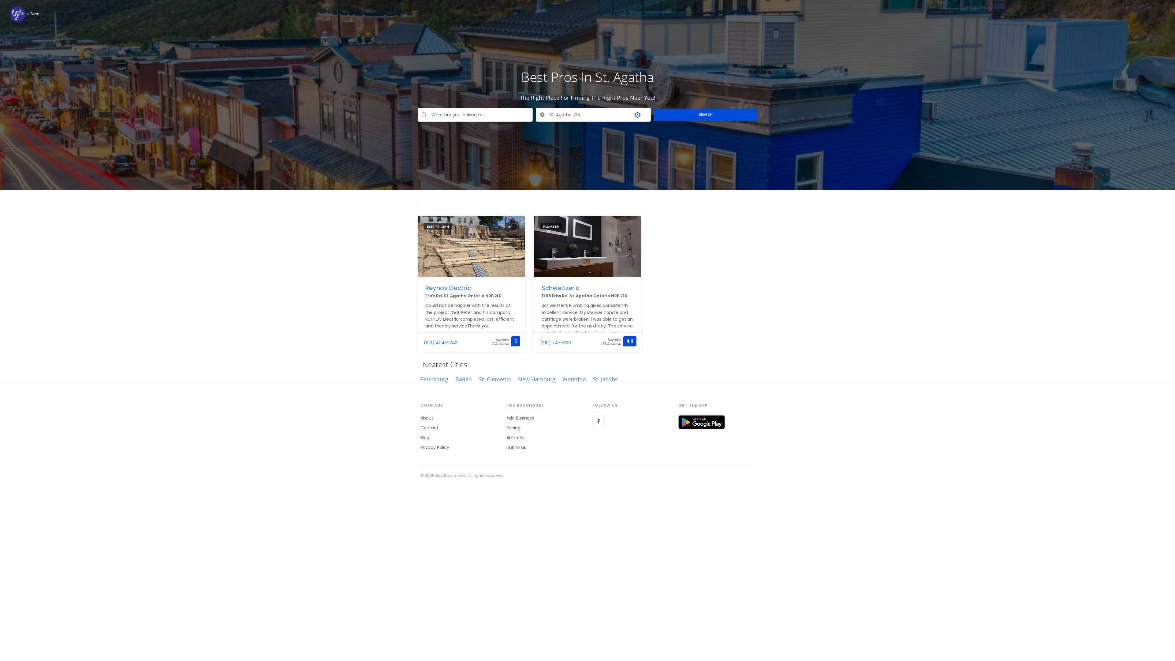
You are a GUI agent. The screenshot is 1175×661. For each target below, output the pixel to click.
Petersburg (434, 379)
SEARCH (706, 114)
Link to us (516, 447)
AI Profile (515, 438)
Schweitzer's (560, 288)
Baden (463, 379)
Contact (429, 428)
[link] (24, 14)
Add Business (520, 418)
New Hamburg (536, 379)
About (426, 418)
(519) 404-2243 (440, 343)
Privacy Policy (434, 447)
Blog (424, 438)
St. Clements (495, 379)
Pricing (513, 428)
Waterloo (574, 379)
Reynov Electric (448, 288)
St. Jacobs (605, 379)
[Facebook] (598, 421)
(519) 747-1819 (555, 343)
